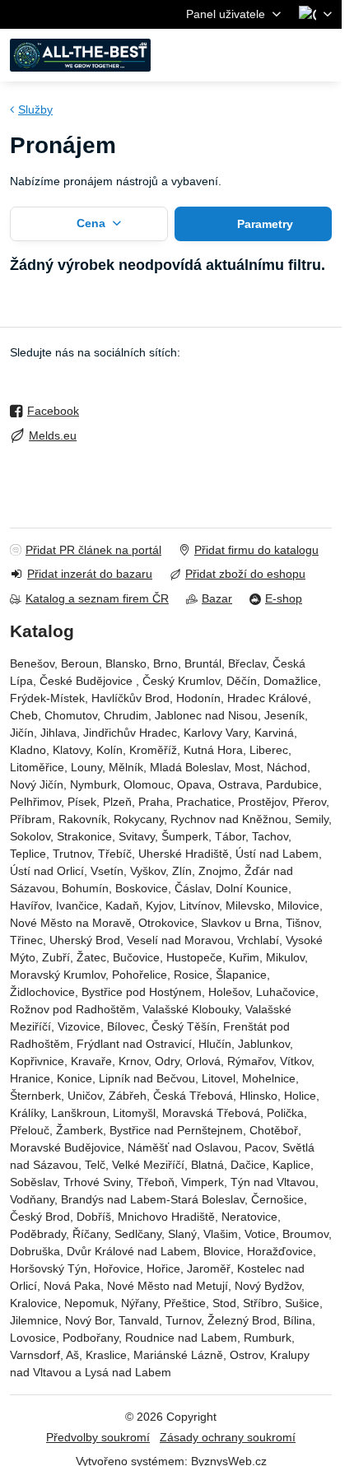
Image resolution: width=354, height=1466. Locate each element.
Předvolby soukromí (98, 1437)
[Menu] (322, 55)
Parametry (263, 223)
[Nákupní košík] (282, 55)
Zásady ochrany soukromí (228, 1437)
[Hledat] (243, 55)
